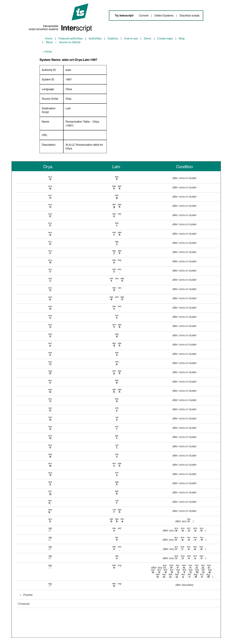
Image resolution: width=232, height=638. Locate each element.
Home (48, 38)
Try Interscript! (124, 15)
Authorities (95, 38)
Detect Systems (164, 15)
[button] (117, 178)
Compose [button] (24, 604)
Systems (113, 38)
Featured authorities (70, 38)
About (49, 42)
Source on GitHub (70, 42)
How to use (131, 38)
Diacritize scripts (189, 15)
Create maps (165, 38)
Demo (147, 38)
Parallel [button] (26, 595)
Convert (143, 15)
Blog (181, 38)
